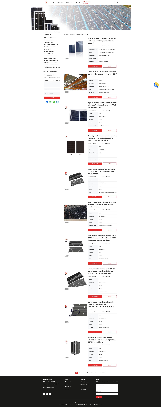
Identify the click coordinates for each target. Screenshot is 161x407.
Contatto (52, 97)
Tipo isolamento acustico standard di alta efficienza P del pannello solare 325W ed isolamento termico (102, 105)
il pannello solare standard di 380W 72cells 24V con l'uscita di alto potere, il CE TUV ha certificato (101, 340)
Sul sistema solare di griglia (50, 62)
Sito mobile (78, 402)
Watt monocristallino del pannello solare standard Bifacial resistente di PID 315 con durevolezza (102, 205)
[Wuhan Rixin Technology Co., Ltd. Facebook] (44, 394)
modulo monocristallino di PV (51, 44)
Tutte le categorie (83, 389)
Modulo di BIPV (47, 49)
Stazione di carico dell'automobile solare (52, 65)
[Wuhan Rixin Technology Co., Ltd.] (46, 2)
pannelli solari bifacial (49, 51)
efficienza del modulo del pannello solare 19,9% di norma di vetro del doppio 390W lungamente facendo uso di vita (102, 238)
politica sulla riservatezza (87, 402)
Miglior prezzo (95, 66)
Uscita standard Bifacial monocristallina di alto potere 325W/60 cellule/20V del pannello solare (101, 171)
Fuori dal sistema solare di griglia (52, 67)
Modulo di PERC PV (48, 53)
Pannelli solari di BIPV (49, 42)
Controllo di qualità (68, 386)
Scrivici (109, 66)
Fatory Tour (67, 384)
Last (96, 372)
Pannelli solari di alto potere (50, 40)
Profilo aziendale (68, 381)
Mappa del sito (71, 402)
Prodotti (47, 32)
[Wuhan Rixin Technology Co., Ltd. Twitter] (47, 394)
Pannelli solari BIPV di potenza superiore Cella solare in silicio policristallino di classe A (102, 41)
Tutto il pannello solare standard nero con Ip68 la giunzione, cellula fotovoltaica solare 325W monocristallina (102, 138)
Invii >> (99, 397)
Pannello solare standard (50, 47)
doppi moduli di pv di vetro (50, 58)
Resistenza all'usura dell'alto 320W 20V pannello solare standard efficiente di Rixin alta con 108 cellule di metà (101, 271)
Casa (44, 32)
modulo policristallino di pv (50, 56)
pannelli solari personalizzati (51, 60)
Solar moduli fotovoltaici (50, 37)
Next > (91, 372)
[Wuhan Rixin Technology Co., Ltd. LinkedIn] (50, 394)
